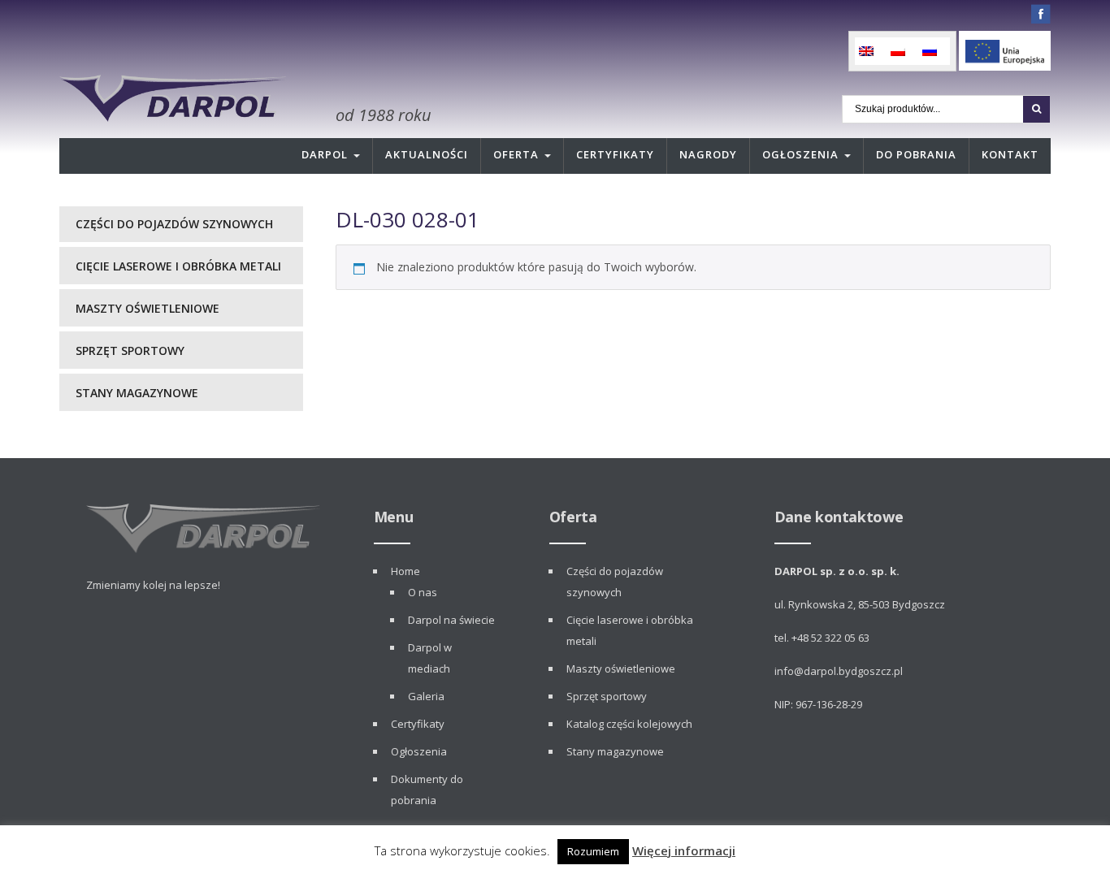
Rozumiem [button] (593, 851)
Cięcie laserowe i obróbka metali (178, 266)
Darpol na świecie (451, 619)
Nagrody (708, 154)
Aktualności (426, 154)
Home (405, 571)
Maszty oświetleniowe (147, 308)
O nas (422, 592)
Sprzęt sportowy (130, 350)
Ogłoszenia (800, 154)
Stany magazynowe (137, 392)
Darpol (324, 154)
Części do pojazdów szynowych (174, 223)
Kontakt (1010, 154)
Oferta (516, 154)
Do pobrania (916, 154)
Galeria (426, 696)
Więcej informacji (683, 850)
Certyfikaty (615, 154)
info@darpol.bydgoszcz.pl (838, 671)
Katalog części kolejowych (629, 723)
